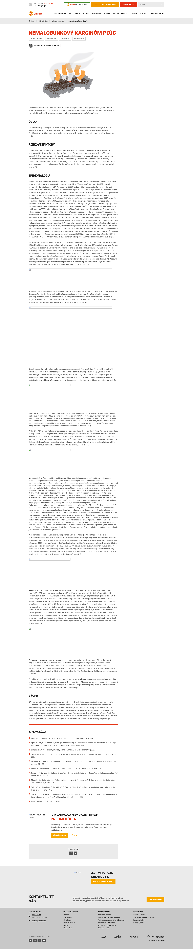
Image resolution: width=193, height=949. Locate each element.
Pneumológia (65, 39)
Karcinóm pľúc (79, 39)
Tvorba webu (152, 940)
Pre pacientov (51, 39)
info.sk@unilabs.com (39, 921)
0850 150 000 (48, 3)
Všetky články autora (103, 882)
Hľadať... (143, 5)
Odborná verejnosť (36, 39)
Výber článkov (59, 835)
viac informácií (155, 899)
